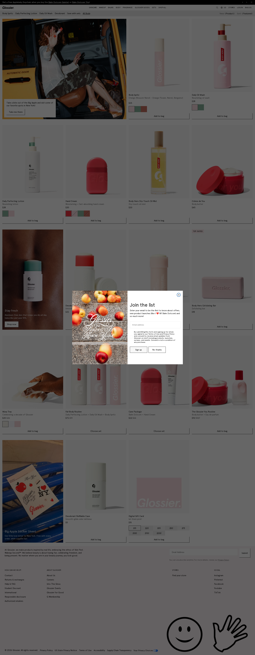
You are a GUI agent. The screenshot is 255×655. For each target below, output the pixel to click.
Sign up (138, 350)
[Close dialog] (178, 295)
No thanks (157, 350)
